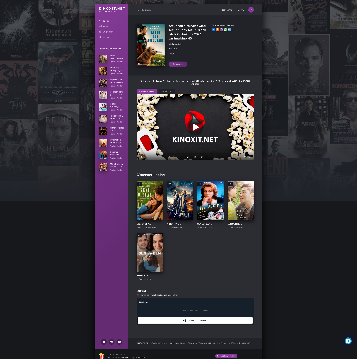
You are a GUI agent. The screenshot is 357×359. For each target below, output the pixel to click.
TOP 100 (240, 10)
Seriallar (106, 26)
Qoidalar (117, 357)
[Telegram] (229, 29)
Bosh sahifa (227, 10)
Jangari (172, 53)
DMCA (109, 357)
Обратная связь (138, 357)
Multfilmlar (108, 31)
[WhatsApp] (225, 29)
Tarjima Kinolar (159, 343)
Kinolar (106, 21)
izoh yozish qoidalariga (157, 295)
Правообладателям (226, 356)
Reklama (125, 357)
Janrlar (106, 37)
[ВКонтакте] (213, 29)
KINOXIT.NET (142, 343)
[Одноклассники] (217, 29)
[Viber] (221, 29)
